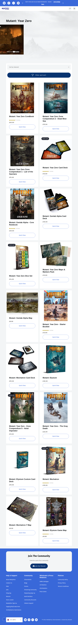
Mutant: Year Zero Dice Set (20, 276)
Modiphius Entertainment (53, 619)
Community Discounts (30, 600)
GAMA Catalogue (44, 581)
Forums (26, 586)
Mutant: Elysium (50, 378)
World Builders (28, 596)
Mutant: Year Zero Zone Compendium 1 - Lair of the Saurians (21, 171)
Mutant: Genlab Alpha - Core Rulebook (21, 223)
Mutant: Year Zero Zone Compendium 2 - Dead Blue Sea (54, 118)
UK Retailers (43, 585)
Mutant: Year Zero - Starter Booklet (54, 325)
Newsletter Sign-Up (11, 603)
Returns (8, 596)
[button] (22, 3)
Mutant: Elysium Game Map (55, 530)
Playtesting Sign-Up (29, 593)
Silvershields (27, 579)
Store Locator (10, 600)
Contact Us (9, 583)
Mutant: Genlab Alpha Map (20, 318)
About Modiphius (10, 579)
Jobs (7, 589)
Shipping (8, 593)
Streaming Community (30, 589)
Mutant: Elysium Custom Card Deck (22, 480)
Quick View (22, 98)
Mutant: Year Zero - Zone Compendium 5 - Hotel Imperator (20, 428)
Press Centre (43, 591)
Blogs (25, 583)
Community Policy (63, 579)
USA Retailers (43, 588)
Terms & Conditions (63, 586)
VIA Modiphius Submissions (13, 610)
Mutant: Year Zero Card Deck (55, 168)
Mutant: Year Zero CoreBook (21, 116)
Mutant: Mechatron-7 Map (20, 525)
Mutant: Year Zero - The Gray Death (55, 427)
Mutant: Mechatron (51, 479)
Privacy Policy (62, 583)
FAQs (7, 586)
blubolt (70, 619)
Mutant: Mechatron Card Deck (22, 378)
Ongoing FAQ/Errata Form (13, 606)
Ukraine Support (28, 603)
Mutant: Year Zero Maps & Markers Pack (54, 271)
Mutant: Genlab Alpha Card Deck (54, 217)
